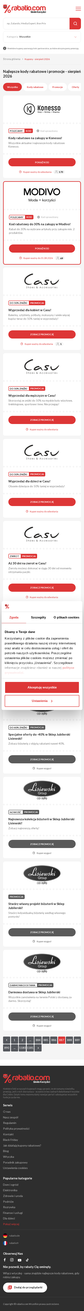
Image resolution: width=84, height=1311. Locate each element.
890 (6, 1047)
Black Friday (10, 1139)
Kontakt (8, 1134)
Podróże (8, 1201)
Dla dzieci (9, 1218)
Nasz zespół (10, 1117)
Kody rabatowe (35, 87)
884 (38, 1040)
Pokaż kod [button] (42, 162)
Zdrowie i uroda (13, 1196)
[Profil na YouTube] (19, 1261)
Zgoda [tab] (14, 617)
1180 (22, 1047)
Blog (6, 1151)
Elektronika (10, 1190)
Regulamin (9, 1123)
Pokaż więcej (11, 1224)
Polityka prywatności (16, 1128)
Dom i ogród (10, 1184)
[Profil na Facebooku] (5, 1260)
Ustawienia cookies (15, 1168)
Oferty (75, 87)
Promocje (57, 87)
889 (77, 1040)
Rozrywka (9, 1207)
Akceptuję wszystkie (42, 687)
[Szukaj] (75, 23)
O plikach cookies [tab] (66, 617)
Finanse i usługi (13, 1212)
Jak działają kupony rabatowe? (22, 1145)
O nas (7, 1111)
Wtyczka (8, 1156)
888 (69, 1040)
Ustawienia (40, 701)
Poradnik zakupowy (15, 1162)
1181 (30, 1047)
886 (53, 1040)
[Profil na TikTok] (27, 1261)
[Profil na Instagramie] (12, 1260)
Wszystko (12, 87)
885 (45, 1040)
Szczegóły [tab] (38, 617)
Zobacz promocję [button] (42, 334)
